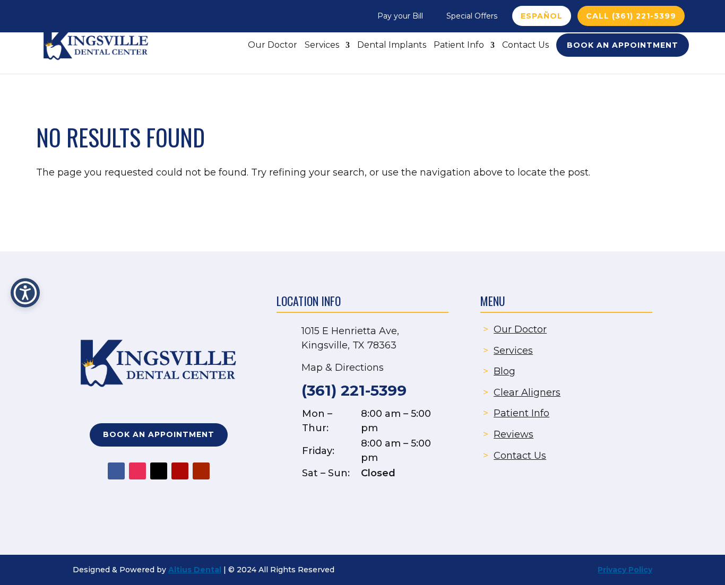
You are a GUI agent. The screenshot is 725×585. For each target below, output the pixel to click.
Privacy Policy (625, 569)
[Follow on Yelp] (179, 470)
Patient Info (459, 45)
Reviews (513, 434)
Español (542, 16)
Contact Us (525, 45)
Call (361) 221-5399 (631, 16)
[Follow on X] (158, 470)
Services (322, 45)
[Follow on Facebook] (116, 470)
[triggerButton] (25, 292)
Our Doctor (272, 45)
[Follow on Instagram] (137, 470)
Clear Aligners (527, 392)
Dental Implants (391, 45)
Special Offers (471, 16)
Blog (504, 371)
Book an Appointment (622, 45)
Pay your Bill (400, 16)
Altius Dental (194, 569)
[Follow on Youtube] (201, 470)
